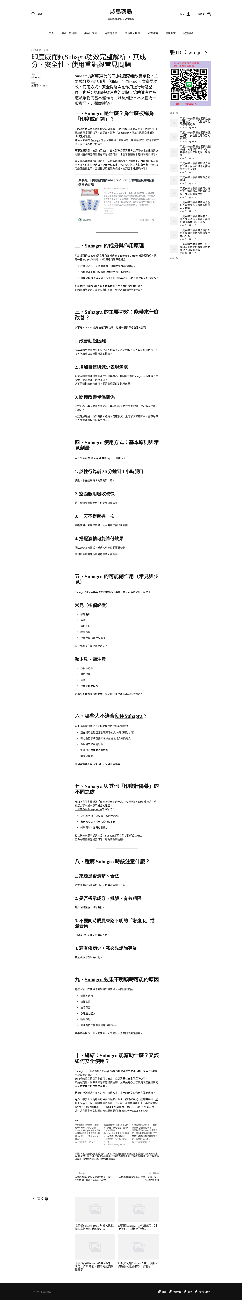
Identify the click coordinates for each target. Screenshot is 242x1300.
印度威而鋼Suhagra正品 (88, 809)
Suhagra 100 (94, 286)
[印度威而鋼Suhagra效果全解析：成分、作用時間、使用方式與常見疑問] (117, 1134)
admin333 (36, 77)
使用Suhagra (129, 715)
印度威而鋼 (126, 376)
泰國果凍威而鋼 (103, 1103)
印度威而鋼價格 (103, 1156)
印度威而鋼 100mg (97, 1071)
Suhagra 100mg (84, 592)
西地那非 (145, 255)
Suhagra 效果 (99, 979)
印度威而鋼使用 (86, 1156)
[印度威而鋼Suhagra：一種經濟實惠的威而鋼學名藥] (146, 1133)
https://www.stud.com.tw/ (134, 1110)
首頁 (51, 33)
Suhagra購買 (112, 835)
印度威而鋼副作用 (121, 1156)
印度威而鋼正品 (90, 1158)
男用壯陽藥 (90, 33)
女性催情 (153, 33)
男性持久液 (111, 33)
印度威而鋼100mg (102, 1153)
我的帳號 (188, 33)
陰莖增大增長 (132, 33)
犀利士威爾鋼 (69, 33)
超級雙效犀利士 (134, 1103)
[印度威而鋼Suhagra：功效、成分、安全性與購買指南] (89, 1133)
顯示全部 (174, 258)
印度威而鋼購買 (107, 1158)
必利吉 (119, 1103)
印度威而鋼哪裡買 (118, 161)
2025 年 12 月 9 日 (39, 50)
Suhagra (95, 140)
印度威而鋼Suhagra (86, 255)
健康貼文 (171, 33)
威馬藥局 (121, 11)
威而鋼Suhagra (39, 85)
